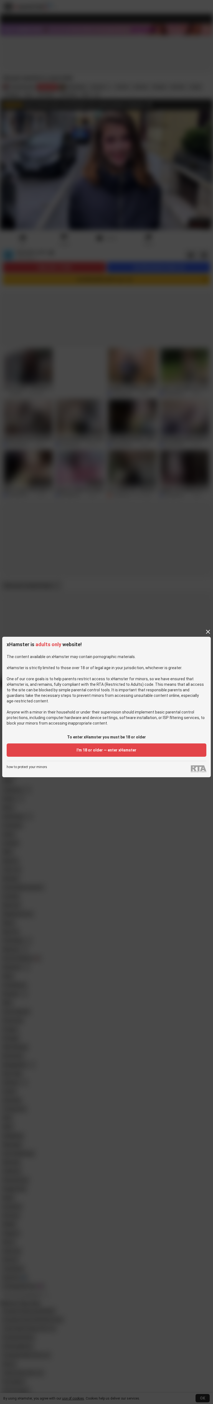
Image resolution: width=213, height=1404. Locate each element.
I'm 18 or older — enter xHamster (106, 750)
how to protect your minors (27, 767)
